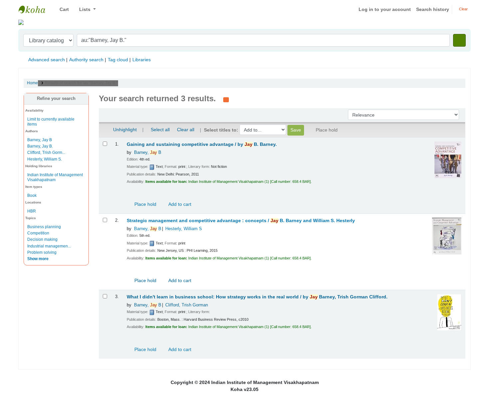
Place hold (144, 204)
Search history (432, 9)
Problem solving (42, 252)
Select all (160, 129)
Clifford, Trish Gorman (186, 305)
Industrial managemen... (49, 246)
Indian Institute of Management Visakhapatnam (35, 9)
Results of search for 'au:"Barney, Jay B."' (81, 83)
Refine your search (56, 98)
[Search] (459, 40)
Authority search (86, 59)
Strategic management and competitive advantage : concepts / (241, 220)
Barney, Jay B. (40, 146)
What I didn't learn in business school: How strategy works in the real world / (257, 296)
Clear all (185, 129)
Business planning (44, 226)
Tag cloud (118, 59)
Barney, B (147, 152)
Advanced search (46, 59)
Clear (463, 9)
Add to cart (179, 204)
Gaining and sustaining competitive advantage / (202, 144)
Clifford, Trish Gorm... (46, 152)
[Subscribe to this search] (226, 99)
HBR (31, 211)
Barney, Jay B (39, 140)
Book (32, 195)
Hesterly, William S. (44, 159)
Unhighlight (124, 129)
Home (32, 83)
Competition (38, 233)
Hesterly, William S (183, 228)
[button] (62, 9)
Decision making (42, 239)
